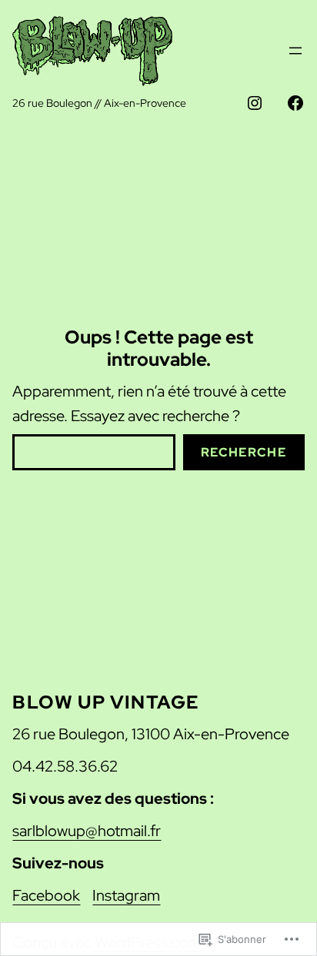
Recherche (243, 452)
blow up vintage (105, 702)
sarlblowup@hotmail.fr (86, 831)
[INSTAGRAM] (254, 103)
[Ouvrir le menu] (295, 50)
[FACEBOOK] (295, 103)
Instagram (126, 895)
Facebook (46, 895)
